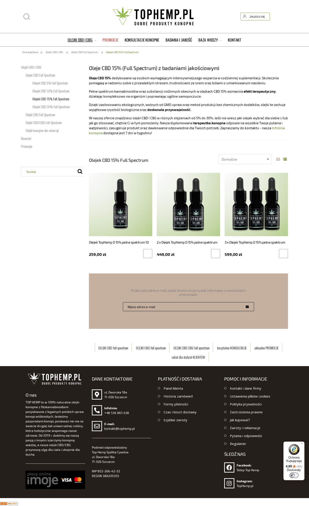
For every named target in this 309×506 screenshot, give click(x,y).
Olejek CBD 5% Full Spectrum (50, 82)
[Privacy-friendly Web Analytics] (9, 503)
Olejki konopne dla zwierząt (42, 130)
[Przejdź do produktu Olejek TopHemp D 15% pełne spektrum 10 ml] (120, 204)
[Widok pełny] (285, 160)
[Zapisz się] (247, 306)
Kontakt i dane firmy (245, 388)
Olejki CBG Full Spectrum (40, 114)
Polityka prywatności (246, 404)
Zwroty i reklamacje (245, 428)
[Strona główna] (154, 16)
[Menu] (301, 444)
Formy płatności (176, 404)
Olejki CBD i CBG (31, 67)
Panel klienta (173, 388)
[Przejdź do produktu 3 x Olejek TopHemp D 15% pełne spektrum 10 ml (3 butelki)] (256, 204)
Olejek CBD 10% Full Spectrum (50, 90)
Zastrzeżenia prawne (246, 412)
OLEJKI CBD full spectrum (113, 347)
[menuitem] (81, 40)
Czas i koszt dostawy (180, 412)
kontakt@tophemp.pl (119, 428)
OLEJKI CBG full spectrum (151, 347)
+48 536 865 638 (116, 413)
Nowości (26, 138)
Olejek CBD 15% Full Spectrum (50, 98)
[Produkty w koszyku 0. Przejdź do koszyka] (284, 16)
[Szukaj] (257, 5)
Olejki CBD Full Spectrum (40, 75)
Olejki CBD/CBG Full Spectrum (44, 122)
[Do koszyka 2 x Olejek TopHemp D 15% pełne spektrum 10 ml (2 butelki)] (215, 253)
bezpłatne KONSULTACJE (232, 347)
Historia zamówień (178, 396)
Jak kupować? (240, 420)
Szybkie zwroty (175, 420)
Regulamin (238, 443)
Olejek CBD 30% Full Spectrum (51, 106)
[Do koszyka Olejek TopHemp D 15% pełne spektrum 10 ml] (147, 253)
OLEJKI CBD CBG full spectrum (191, 347)
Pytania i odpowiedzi (246, 435)
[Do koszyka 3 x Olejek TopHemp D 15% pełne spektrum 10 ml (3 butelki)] (283, 253)
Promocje (26, 146)
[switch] (294, 475)
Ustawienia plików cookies (250, 396)
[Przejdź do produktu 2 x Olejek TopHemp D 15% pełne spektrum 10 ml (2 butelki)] (188, 204)
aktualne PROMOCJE (266, 347)
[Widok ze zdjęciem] (278, 160)
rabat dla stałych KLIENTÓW (188, 357)
